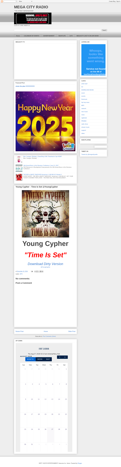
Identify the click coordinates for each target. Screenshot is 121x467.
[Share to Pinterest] (42, 271)
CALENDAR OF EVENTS (31, 36)
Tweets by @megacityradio (89, 154)
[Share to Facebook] (41, 271)
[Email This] (35, 271)
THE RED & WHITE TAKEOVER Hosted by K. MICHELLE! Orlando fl (42, 174)
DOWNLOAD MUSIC (87, 90)
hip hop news (85, 102)
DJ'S (71, 36)
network (83, 108)
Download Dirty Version (45, 264)
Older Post (71, 331)
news (83, 114)
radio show (84, 124)
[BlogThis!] (37, 271)
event (83, 93)
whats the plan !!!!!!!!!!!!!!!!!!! (25, 86)
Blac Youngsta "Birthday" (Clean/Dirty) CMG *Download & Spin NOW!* (42, 156)
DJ (82, 87)
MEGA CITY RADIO (31, 7)
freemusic (84, 99)
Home (18, 36)
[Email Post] (32, 271)
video (83, 133)
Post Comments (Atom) (49, 336)
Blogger (80, 463)
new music (84, 111)
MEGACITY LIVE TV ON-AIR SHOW (88, 36)
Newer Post (19, 331)
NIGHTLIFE (62, 36)
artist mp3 (84, 83)
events (83, 96)
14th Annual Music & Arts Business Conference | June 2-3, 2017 (41, 165)
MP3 (21, 274)
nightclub (84, 118)
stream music (85, 127)
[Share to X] (39, 271)
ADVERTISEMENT (48, 36)
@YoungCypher (45, 267)
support (83, 130)
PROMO (83, 121)
